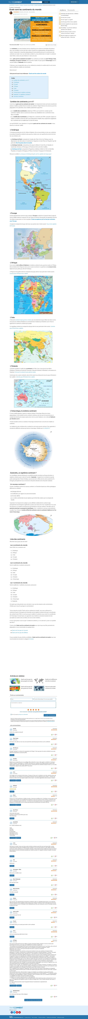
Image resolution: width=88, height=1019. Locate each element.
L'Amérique (16, 82)
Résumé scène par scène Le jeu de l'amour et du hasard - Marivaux (68, 32)
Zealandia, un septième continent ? (22, 95)
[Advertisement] (33, 657)
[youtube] (17, 1012)
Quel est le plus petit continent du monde (50, 687)
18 (56, 837)
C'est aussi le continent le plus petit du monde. (25, 372)
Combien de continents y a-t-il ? (21, 80)
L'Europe (15, 84)
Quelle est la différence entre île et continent (51, 680)
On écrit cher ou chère (65, 17)
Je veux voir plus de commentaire (33, 1000)
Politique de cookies (60, 1017)
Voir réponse (12, 780)
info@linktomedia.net (50, 721)
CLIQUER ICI (47, 428)
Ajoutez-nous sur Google (51, 45)
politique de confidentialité (23, 714)
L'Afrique (15, 86)
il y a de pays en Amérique (25, 154)
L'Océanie (15, 90)
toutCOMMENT (12, 5)
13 (56, 917)
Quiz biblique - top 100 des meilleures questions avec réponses (69, 28)
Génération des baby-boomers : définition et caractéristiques (69, 14)
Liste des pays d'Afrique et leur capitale (19, 274)
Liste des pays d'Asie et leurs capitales (69, 22)
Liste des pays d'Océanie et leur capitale (25, 377)
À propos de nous (28, 1017)
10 (56, 996)
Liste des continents (18, 96)
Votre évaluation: (24, 712)
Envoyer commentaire (49, 715)
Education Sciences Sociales (29, 5)
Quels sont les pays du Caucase (20, 630)
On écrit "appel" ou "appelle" (67, 20)
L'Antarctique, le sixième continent (21, 92)
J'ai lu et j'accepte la (20, 714)
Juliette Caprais (16, 14)
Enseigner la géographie (38, 5)
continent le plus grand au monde (23, 320)
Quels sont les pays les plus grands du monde (26, 687)
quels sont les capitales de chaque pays (42, 154)
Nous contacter (34, 1017)
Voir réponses (13, 985)
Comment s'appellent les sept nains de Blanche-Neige (69, 25)
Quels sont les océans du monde (37, 74)
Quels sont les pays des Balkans (20, 633)
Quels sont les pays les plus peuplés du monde (27, 680)
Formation (21, 5)
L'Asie (14, 88)
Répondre (12, 735)
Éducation (17, 5)
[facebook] (12, 1012)
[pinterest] (19, 1012)
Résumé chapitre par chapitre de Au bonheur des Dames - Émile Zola (68, 36)
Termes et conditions (41, 1017)
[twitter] (14, 1012)
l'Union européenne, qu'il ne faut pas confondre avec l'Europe (32, 220)
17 (56, 985)
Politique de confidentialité (51, 1017)
